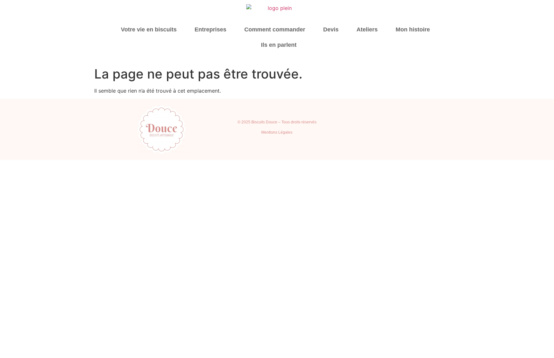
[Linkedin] (402, 129)
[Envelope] (437, 129)
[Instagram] (384, 129)
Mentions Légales (276, 132)
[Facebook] (419, 129)
